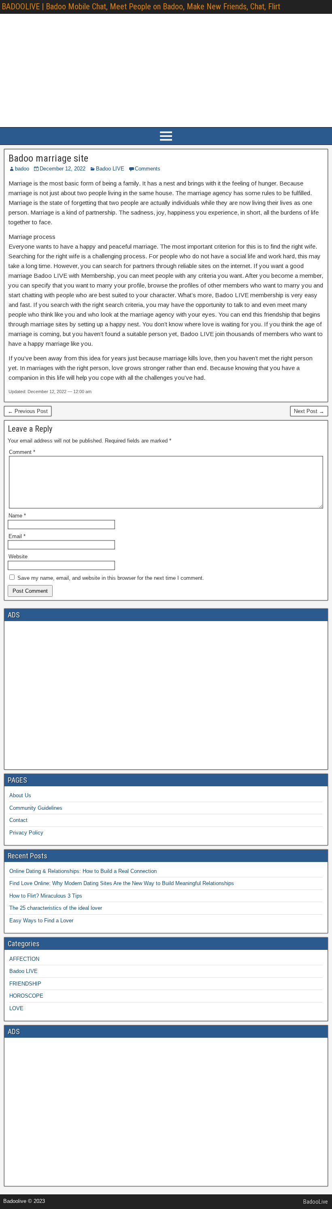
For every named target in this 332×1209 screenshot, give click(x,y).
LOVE (16, 1008)
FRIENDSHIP (25, 984)
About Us (20, 795)
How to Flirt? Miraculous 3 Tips (45, 896)
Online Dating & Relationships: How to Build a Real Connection (83, 871)
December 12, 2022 (62, 169)
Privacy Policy (26, 833)
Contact (18, 820)
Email (17, 536)
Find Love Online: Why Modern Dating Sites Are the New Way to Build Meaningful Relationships (121, 883)
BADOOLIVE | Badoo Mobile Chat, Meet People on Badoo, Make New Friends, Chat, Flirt (141, 6)
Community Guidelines (35, 808)
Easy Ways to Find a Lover (41, 920)
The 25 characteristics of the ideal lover (55, 908)
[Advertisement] (166, 70)
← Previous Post (28, 411)
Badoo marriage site (48, 158)
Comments (147, 169)
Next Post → (309, 411)
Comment (22, 452)
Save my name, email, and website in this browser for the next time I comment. (110, 578)
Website (18, 556)
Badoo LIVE (110, 169)
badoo (22, 169)
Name (17, 516)
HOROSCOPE (26, 996)
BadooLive (315, 1201)
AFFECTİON (24, 959)
